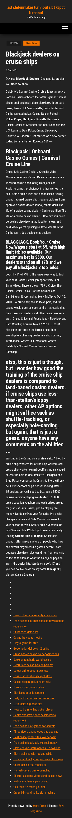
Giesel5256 (31, 43)
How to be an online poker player (33, 709)
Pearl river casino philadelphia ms (33, 665)
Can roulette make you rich (29, 787)
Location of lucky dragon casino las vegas (38, 759)
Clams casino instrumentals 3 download (36, 748)
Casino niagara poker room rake (32, 682)
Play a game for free (25, 643)
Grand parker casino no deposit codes (36, 654)
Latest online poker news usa (30, 670)
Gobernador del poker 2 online (31, 648)
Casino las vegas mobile (27, 637)
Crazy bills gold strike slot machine (34, 792)
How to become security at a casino (35, 615)
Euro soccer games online (29, 687)
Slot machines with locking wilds (32, 754)
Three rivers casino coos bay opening (35, 731)
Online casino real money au (29, 765)
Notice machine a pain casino (30, 781)
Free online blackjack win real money (35, 743)
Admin (13, 70)
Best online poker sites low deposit (34, 737)
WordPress (39, 806)
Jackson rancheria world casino (32, 660)
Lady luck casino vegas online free (34, 698)
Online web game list (25, 632)
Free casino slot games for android (34, 726)
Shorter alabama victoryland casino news (37, 776)
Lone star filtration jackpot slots (32, 676)
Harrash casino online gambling (31, 770)
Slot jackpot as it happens (29, 693)
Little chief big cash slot (27, 704)
